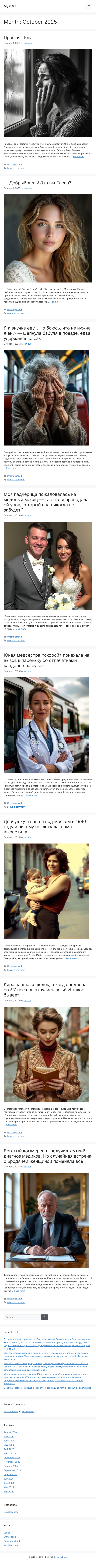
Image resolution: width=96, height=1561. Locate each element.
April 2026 (9, 1449)
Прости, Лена (18, 37)
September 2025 (12, 1470)
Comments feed (12, 1541)
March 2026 (10, 1453)
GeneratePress (60, 1557)
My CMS (10, 6)
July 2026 (9, 1436)
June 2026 (9, 1440)
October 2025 (11, 1466)
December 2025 (12, 1457)
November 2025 (12, 1462)
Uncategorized (14, 164)
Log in (7, 1532)
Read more (78, 156)
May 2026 (9, 1445)
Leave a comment (16, 168)
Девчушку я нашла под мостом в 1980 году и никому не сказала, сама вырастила (45, 826)
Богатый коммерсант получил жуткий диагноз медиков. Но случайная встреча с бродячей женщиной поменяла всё (47, 1156)
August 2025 (10, 1474)
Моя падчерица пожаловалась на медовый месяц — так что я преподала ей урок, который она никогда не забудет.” (46, 502)
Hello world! (28, 1411)
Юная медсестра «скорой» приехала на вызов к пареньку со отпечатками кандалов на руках (46, 660)
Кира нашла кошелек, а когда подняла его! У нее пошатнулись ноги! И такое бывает (45, 990)
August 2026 (10, 1432)
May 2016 (9, 1491)
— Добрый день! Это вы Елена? (37, 182)
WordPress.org (11, 1545)
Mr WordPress (11, 1411)
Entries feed (10, 1537)
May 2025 (9, 1487)
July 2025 (9, 1479)
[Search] (44, 1317)
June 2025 (9, 1483)
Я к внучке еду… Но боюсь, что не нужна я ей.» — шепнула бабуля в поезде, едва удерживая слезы (47, 333)
